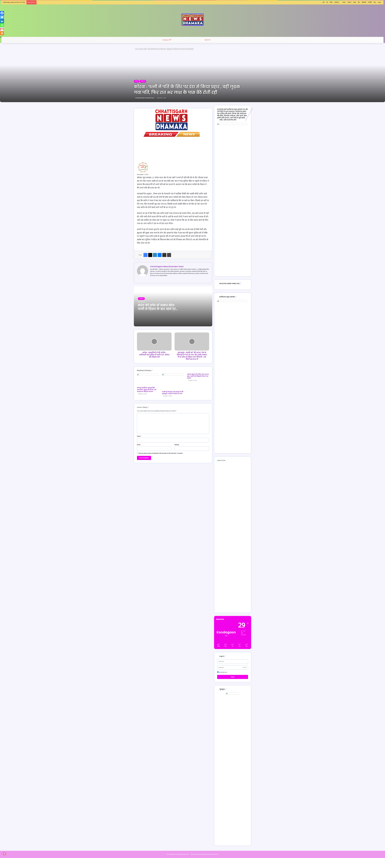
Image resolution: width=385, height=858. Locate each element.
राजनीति (370, 2)
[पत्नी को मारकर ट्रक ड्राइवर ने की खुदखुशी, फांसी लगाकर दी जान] (173, 381)
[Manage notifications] (4, 853)
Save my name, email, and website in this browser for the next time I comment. (161, 453)
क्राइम (354, 2)
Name (139, 436)
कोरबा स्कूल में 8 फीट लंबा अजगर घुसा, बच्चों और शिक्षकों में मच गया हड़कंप (198, 376)
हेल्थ (375, 2)
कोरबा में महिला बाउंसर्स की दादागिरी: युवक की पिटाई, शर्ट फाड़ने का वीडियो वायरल (146, 390)
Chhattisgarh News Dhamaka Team (144, 98)
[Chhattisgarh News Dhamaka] (192, 20)
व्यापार (343, 2)
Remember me (222, 672)
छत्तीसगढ (336, 2)
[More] (2, 33)
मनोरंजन (349, 2)
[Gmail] (2, 29)
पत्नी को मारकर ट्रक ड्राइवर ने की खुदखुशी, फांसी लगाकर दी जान (172, 393)
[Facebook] (2, 13)
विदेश (331, 2)
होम (323, 2)
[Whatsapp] (2, 25)
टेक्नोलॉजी (364, 2)
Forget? (245, 667)
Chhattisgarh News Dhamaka (198, 854)
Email (139, 445)
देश (327, 2)
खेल (359, 2)
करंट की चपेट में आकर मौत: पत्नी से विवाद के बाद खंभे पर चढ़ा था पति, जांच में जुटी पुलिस (158, 309)
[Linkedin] (2, 21)
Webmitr (215, 854)
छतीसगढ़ (141, 298)
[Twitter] (2, 17)
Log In (232, 677)
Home (137, 49)
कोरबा (141, 49)
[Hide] (1, 37)
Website (176, 445)
